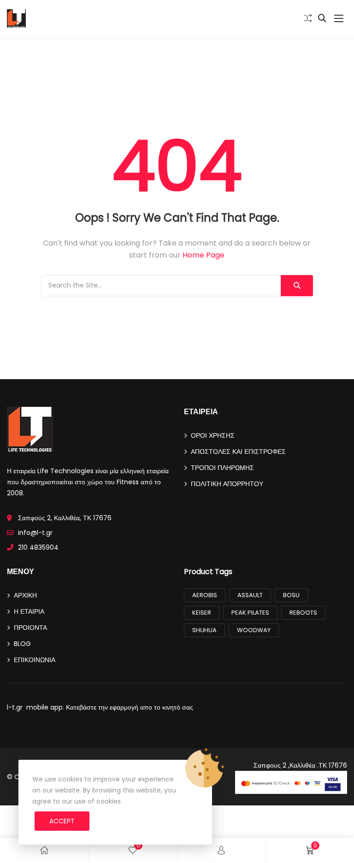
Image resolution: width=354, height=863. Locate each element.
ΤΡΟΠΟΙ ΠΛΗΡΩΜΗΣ (222, 467)
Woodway (254, 630)
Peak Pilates (250, 612)
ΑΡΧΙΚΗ (25, 595)
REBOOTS (303, 612)
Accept (62, 821)
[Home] (44, 850)
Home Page (203, 255)
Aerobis (204, 595)
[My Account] (221, 850)
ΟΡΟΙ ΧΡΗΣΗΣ (213, 435)
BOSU (291, 595)
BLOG (22, 643)
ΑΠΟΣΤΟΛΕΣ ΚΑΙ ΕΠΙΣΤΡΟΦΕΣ (238, 451)
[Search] (297, 285)
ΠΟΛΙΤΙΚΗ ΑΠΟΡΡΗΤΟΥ (227, 483)
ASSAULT (250, 595)
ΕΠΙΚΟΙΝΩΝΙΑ (34, 659)
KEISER (201, 612)
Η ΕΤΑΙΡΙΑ (29, 611)
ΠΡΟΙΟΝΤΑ (30, 627)
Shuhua (204, 630)
